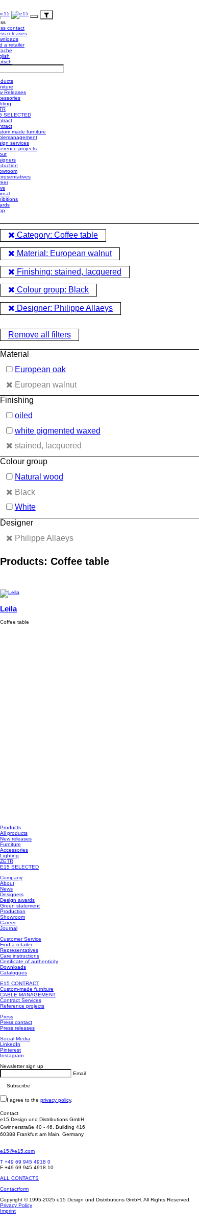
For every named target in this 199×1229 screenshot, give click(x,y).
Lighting (9, 855)
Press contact (16, 1022)
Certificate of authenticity (29, 961)
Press (6, 1016)
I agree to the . (39, 1100)
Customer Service (20, 939)
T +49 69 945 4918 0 (25, 1162)
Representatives (19, 950)
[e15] (20, 14)
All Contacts (19, 1178)
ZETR (6, 861)
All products (14, 833)
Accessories (14, 850)
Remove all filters (39, 334)
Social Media (15, 1038)
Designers (11, 894)
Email (79, 1073)
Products (10, 827)
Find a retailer (16, 944)
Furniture (10, 844)
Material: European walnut (63, 253)
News (6, 889)
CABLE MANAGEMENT (28, 994)
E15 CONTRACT (19, 983)
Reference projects (22, 1006)
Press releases (17, 1028)
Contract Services (20, 1000)
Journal (8, 928)
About (7, 883)
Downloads (13, 967)
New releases (16, 838)
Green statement (20, 905)
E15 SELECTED (19, 867)
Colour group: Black (52, 289)
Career (8, 922)
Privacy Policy (16, 1205)
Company (11, 877)
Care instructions (19, 956)
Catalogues (13, 972)
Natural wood (39, 476)
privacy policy (55, 1100)
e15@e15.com (17, 1151)
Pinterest (10, 1050)
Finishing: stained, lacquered (68, 271)
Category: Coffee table (56, 235)
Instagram (11, 1055)
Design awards (17, 900)
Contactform (14, 1189)
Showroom (12, 917)
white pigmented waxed (58, 430)
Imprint (8, 1211)
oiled (24, 415)
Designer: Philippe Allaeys (64, 308)
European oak (40, 369)
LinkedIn (10, 1044)
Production (13, 911)
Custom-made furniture (27, 989)
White (25, 507)
